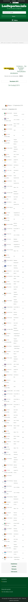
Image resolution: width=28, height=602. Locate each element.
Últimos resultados (21, 0)
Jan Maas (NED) (10, 329)
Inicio (4, 42)
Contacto (4, 581)
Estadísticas (14, 564)
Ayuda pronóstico (6, 0)
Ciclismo (8, 42)
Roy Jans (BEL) (9, 124)
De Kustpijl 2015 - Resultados (18, 42)
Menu (16, 20)
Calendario (14, 0)
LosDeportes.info (14, 6)
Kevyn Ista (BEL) (10, 224)
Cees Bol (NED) (9, 192)
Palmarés (14, 569)
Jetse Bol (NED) (10, 390)
